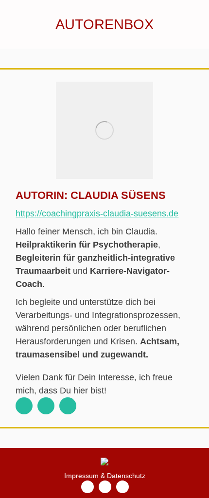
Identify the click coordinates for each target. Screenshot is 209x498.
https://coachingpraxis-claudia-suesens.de (97, 213)
